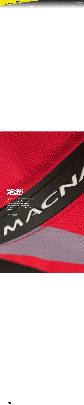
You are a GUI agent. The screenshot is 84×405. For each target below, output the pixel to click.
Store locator (53, 6)
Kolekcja (31, 6)
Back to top (4, 403)
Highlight (76, 6)
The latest (45, 6)
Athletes (38, 6)
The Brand (65, 6)
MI (9, 214)
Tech (59, 6)
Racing (71, 6)
